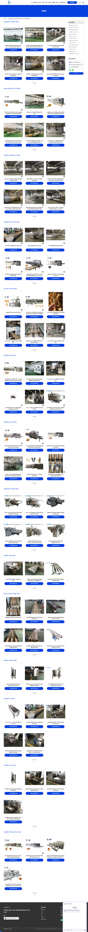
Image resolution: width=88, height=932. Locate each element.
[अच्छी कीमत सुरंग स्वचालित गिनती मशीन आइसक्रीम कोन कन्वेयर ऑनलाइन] (13, 568)
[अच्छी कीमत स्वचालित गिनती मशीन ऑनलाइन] (34, 589)
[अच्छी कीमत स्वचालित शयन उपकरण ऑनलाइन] (34, 828)
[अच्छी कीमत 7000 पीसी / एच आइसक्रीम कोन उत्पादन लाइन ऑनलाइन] (13, 234)
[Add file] (64, 930)
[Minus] (85, 903)
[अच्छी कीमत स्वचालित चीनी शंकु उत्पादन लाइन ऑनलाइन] (34, 894)
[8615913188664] (62, 920)
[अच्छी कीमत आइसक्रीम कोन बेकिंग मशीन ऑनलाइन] (34, 84)
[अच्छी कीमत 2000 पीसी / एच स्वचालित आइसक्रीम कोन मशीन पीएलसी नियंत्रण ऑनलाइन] (34, 63)
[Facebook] (1, 931)
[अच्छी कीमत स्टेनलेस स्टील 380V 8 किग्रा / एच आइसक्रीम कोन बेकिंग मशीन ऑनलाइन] (13, 63)
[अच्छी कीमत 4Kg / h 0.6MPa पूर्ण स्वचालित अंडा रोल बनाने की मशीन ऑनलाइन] (34, 396)
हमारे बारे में (35, 2)
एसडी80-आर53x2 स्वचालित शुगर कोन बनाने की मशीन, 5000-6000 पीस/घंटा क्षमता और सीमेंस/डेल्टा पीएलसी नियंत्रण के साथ (55, 114)
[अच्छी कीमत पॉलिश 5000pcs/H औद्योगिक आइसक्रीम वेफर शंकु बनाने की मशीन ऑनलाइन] (34, 330)
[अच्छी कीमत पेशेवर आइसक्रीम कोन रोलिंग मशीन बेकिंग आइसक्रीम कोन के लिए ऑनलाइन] (55, 530)
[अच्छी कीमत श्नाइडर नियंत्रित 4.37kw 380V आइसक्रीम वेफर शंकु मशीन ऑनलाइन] (34, 168)
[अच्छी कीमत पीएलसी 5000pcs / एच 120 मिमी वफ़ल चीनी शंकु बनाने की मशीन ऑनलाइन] (55, 434)
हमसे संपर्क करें (62, 2)
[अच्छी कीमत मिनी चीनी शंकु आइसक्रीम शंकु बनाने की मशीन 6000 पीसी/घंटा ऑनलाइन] (13, 263)
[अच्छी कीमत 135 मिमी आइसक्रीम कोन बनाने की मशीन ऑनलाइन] (55, 234)
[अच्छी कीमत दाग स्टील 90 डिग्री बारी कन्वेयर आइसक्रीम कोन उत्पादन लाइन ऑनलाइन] (34, 711)
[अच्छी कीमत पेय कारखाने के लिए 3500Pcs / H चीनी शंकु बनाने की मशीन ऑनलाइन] (34, 463)
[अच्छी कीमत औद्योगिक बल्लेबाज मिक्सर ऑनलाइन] (34, 694)
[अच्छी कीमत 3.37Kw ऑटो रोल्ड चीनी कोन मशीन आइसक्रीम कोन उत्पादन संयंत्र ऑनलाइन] (55, 34)
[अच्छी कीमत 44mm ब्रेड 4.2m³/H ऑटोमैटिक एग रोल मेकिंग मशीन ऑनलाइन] (55, 368)
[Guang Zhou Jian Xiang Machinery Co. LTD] (9, 2)
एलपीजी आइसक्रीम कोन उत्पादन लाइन (34, 245)
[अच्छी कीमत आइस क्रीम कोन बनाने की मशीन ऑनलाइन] (34, 151)
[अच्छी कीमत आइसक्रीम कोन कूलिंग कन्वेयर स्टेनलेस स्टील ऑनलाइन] (13, 606)
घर (32, 2)
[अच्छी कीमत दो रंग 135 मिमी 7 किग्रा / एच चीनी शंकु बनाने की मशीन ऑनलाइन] (55, 330)
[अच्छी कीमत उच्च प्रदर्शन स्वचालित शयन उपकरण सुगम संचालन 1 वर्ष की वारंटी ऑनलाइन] (55, 778)
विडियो (53, 2)
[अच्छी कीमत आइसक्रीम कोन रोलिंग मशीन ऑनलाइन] (34, 551)
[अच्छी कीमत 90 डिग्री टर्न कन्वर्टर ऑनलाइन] (34, 761)
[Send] (85, 930)
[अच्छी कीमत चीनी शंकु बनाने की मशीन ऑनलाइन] (34, 485)
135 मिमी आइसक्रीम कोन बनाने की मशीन (55, 245)
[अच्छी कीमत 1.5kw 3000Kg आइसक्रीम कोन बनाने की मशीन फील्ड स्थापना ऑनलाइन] (55, 301)
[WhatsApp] (70, 70)
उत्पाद (40, 2)
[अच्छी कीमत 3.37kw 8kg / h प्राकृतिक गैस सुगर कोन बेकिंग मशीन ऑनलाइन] (13, 330)
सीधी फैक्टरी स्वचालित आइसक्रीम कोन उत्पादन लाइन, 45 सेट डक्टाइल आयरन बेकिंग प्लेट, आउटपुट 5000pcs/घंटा (13, 47)
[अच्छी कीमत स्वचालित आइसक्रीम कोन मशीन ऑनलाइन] (34, 218)
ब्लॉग (46, 2)
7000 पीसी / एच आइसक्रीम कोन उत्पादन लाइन (13, 245)
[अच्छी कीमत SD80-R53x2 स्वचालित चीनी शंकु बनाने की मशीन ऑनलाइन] (34, 101)
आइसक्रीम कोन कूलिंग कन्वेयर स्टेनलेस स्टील (13, 617)
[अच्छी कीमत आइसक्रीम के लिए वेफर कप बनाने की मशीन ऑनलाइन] (13, 301)
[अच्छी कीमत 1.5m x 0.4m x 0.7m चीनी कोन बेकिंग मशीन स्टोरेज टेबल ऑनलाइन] (13, 711)
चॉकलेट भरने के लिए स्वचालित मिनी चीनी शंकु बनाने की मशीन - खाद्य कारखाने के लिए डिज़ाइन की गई (13, 476)
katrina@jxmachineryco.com (77, 64)
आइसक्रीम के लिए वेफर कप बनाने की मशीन (13, 312)
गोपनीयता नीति (6, 929)
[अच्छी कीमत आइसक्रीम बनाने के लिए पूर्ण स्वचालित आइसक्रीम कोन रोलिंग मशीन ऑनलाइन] (55, 501)
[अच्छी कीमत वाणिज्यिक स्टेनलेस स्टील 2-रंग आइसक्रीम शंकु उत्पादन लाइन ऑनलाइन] (55, 263)
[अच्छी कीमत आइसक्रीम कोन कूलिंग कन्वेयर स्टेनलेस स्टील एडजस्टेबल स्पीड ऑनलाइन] (34, 606)
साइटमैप (10, 929)
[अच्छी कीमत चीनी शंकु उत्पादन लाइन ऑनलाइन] (34, 418)
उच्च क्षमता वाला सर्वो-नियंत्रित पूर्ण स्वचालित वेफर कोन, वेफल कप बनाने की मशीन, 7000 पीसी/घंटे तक (34, 314)
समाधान (49, 2)
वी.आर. (57, 2)
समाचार (43, 2)
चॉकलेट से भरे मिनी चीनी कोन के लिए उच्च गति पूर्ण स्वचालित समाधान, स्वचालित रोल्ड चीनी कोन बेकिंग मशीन (55, 857)
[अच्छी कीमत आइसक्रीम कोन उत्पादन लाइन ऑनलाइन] (34, 284)
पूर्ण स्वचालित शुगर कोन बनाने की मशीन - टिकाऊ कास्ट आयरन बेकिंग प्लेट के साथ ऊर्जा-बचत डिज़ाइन (13, 142)
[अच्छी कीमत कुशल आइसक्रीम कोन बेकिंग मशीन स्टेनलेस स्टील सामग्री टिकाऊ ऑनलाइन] (55, 63)
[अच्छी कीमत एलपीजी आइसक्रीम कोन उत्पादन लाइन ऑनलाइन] (34, 234)
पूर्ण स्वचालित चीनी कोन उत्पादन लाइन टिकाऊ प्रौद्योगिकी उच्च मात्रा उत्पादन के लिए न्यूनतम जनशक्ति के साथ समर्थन (13, 886)
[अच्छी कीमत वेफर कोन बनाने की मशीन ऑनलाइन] (34, 351)
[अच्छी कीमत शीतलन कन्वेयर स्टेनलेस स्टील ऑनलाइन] (34, 656)
